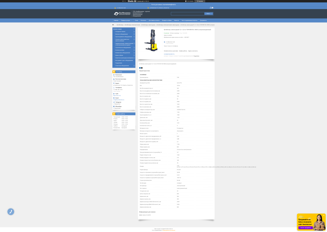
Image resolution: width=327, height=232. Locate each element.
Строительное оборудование (123, 47)
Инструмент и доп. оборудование (124, 60)
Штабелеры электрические (132, 25)
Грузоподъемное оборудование (123, 36)
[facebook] (140, 68)
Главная (116, 20)
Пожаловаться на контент (169, 230)
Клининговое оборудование (122, 52)
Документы (203, 20)
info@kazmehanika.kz (118, 99)
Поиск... (209, 13)
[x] (141, 68)
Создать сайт (140, 1)
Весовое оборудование (121, 34)
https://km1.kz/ (117, 95)
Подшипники (118, 63)
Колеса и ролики (119, 50)
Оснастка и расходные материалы (124, 57)
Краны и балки (119, 55)
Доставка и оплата (154, 20)
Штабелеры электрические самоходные (168, 25)
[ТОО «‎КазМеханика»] (122, 14)
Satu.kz (171, 228)
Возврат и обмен (167, 20)
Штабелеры (120, 25)
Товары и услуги (125, 20)
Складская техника (120, 31)
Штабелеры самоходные (148, 25)
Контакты (143, 20)
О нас (136, 20)
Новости (176, 20)
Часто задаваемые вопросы (189, 20)
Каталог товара (117, 29)
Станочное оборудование (122, 65)
